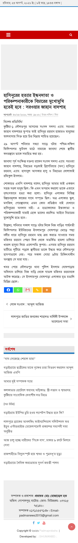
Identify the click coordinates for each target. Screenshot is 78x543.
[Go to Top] (71, 526)
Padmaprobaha (48, 531)
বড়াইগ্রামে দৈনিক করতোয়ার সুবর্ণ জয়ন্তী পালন (31, 463)
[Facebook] (8, 290)
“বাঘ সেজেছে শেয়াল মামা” (19, 359)
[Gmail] (27, 290)
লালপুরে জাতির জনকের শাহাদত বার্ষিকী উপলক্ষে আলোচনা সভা (39, 319)
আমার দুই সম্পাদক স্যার (18, 381)
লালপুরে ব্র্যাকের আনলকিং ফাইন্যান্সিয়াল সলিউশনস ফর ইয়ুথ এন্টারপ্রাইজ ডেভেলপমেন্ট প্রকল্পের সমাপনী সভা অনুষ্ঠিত (36, 427)
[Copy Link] (37, 290)
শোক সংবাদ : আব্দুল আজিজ (27, 304)
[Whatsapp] (18, 290)
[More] (46, 290)
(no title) (9, 404)
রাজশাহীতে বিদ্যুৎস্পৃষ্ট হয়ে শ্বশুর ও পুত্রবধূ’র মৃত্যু (32, 454)
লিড (56, 115)
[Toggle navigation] (8, 35)
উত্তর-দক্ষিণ (47, 115)
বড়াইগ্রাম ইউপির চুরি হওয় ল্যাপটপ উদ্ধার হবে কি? (34, 413)
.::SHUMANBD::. (47, 536)
